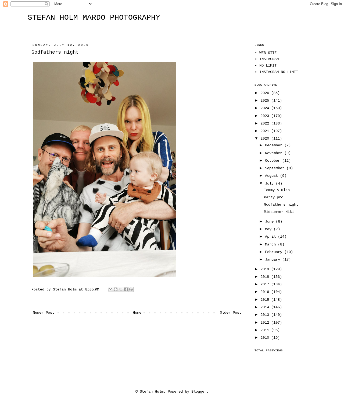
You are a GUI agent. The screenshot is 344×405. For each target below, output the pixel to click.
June (270, 221)
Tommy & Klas (277, 190)
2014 (265, 307)
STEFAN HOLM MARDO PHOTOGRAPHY (94, 17)
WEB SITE (268, 53)
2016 (265, 292)
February (274, 252)
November (274, 153)
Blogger (198, 391)
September (275, 168)
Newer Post (43, 312)
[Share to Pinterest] (131, 289)
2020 (265, 138)
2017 (265, 284)
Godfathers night (281, 204)
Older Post (230, 312)
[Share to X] (120, 289)
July (270, 183)
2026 (265, 93)
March (271, 244)
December (274, 145)
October (273, 160)
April (271, 236)
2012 (265, 322)
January (273, 259)
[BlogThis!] (115, 289)
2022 (265, 123)
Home (137, 312)
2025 (265, 100)
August (272, 176)
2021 (265, 131)
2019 (265, 269)
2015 (265, 299)
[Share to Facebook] (125, 289)
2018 (265, 277)
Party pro (273, 197)
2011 (265, 330)
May (269, 229)
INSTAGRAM (269, 59)
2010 (265, 337)
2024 (265, 108)
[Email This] (110, 289)
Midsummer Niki (279, 212)
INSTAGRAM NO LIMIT (278, 72)
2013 (265, 315)
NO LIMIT (268, 65)
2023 (265, 116)
